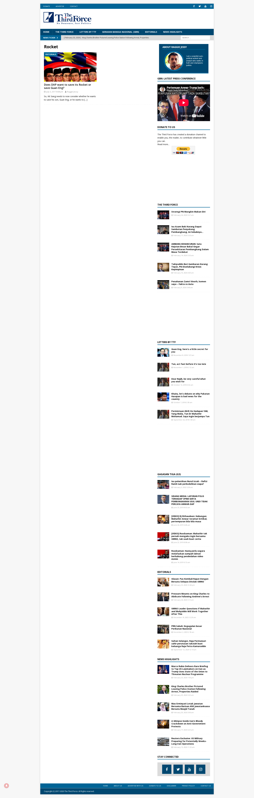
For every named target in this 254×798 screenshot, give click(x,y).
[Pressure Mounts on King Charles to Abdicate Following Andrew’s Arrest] (163, 596)
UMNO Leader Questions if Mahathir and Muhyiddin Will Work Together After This (190, 611)
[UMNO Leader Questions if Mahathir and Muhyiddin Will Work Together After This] (163, 611)
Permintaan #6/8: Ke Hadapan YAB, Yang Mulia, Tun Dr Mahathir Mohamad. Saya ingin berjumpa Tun (190, 414)
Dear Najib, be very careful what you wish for (188, 380)
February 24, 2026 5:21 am (183, 215)
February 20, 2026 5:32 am (183, 695)
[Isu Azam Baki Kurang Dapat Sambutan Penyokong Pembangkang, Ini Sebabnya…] (163, 229)
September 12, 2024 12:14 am (184, 649)
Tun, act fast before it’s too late (188, 364)
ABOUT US (118, 786)
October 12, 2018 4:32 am (183, 385)
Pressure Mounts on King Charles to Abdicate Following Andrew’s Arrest (190, 595)
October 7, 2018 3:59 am (182, 402)
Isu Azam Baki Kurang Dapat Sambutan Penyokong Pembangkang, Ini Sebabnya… (187, 229)
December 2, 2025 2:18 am (183, 632)
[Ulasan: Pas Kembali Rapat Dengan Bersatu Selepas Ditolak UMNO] (163, 582)
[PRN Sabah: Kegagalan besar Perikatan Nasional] (163, 629)
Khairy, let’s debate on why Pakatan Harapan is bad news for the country (190, 396)
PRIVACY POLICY (188, 786)
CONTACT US (206, 786)
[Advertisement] (157, 18)
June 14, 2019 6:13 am (181, 562)
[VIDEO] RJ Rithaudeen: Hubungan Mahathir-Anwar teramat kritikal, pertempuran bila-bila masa (189, 519)
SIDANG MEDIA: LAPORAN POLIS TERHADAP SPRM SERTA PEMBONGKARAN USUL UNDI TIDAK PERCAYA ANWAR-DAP (189, 500)
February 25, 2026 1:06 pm (183, 677)
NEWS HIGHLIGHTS (172, 31)
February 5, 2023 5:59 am (183, 487)
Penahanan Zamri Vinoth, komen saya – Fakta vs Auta (188, 282)
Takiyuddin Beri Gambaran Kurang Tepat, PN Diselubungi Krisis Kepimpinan (189, 267)
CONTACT (74, 6)
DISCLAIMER (171, 786)
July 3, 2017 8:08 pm (54, 91)
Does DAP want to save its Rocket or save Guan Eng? (67, 86)
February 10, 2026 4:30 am (183, 273)
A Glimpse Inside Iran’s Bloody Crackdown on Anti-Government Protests (188, 724)
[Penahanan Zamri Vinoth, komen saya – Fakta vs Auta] (163, 284)
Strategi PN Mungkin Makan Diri (188, 211)
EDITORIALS (151, 31)
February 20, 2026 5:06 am (183, 712)
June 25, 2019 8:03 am (181, 507)
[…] (85, 99)
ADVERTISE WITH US (135, 786)
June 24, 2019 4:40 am (181, 525)
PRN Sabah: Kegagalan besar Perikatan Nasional (186, 627)
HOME (46, 31)
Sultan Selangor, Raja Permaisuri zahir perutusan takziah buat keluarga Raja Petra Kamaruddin (188, 644)
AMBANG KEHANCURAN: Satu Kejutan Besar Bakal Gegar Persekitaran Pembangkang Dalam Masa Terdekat (190, 248)
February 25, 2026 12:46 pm (184, 585)
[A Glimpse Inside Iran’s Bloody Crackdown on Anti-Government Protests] (163, 724)
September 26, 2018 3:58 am (184, 420)
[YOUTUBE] (205, 6)
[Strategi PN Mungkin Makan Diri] (163, 214)
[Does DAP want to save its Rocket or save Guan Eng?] (70, 67)
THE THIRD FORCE (64, 31)
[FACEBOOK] (194, 6)
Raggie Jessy (72, 91)
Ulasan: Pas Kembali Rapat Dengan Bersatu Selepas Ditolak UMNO (189, 580)
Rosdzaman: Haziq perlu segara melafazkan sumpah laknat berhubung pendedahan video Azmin (188, 554)
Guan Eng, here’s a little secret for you (189, 350)
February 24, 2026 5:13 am (183, 600)
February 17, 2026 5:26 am (183, 235)
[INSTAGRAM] (211, 6)
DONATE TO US (155, 786)
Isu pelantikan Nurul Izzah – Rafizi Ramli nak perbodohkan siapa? (189, 482)
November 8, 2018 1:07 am (183, 355)
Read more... (163, 144)
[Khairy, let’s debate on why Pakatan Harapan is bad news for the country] (163, 396)
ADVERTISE (60, 6)
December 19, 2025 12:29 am (184, 617)
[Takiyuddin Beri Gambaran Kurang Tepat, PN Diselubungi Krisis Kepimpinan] (163, 267)
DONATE (46, 6)
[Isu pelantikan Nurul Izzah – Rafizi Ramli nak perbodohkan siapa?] (163, 484)
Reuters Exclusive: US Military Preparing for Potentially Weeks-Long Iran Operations (189, 741)
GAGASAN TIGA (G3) (169, 474)
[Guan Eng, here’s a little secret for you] (163, 352)
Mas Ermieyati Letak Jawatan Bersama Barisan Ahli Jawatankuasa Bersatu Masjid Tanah (190, 706)
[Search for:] (195, 37)
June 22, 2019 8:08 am (181, 542)
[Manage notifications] (6, 785)
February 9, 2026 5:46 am (183, 287)
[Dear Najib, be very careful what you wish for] (163, 382)
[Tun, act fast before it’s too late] (163, 367)
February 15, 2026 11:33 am (184, 747)
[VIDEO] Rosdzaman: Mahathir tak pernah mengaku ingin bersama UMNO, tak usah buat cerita (189, 536)
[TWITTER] (199, 6)
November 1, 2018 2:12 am (183, 367)
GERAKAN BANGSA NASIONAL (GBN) (120, 31)
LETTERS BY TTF (88, 31)
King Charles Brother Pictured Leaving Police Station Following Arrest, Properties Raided (188, 689)
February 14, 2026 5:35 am (183, 255)
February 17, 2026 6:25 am (183, 730)
